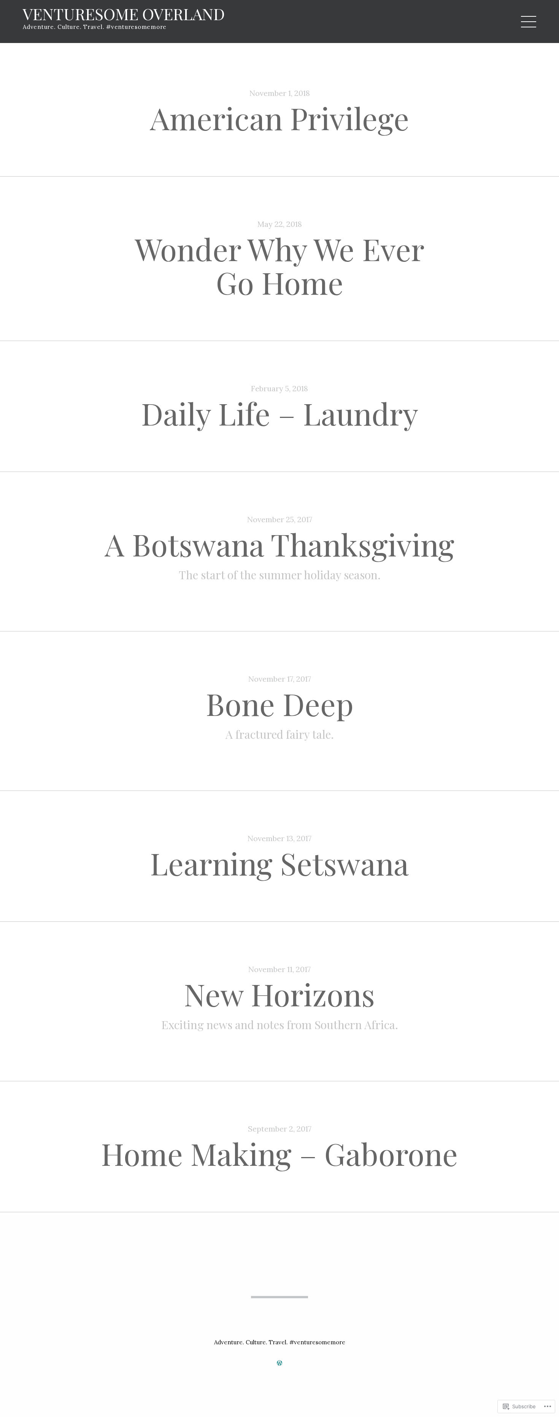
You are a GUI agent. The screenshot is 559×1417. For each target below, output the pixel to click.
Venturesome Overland (124, 13)
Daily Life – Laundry (279, 412)
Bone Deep (280, 703)
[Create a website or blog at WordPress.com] (279, 1363)
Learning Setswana (279, 862)
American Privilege (279, 117)
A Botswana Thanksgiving (279, 543)
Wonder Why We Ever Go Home (279, 265)
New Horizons (279, 993)
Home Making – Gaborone (279, 1153)
